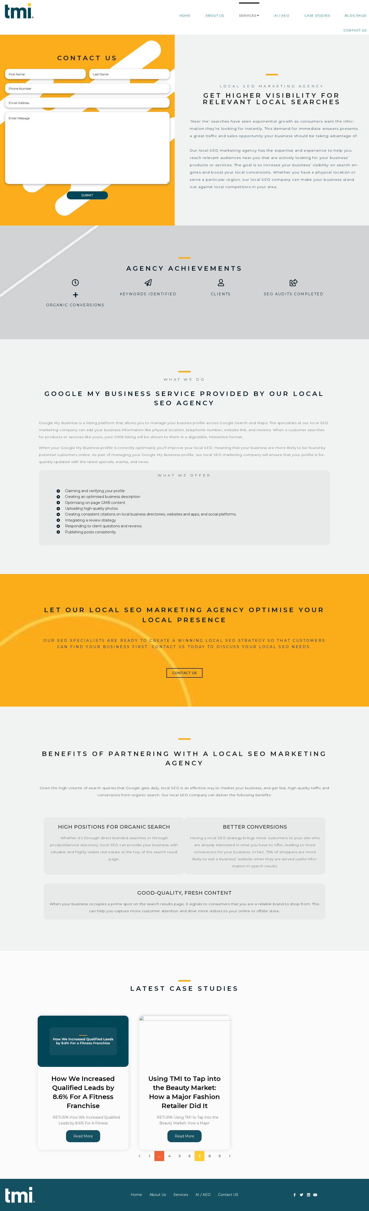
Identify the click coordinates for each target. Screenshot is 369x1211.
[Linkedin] (308, 1194)
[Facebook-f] (294, 1194)
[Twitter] (301, 1194)
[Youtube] (315, 1194)
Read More (83, 1136)
